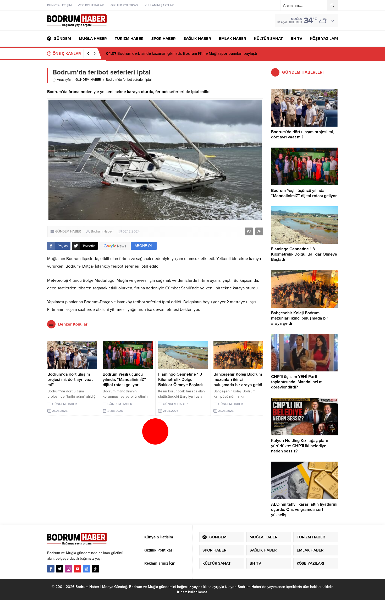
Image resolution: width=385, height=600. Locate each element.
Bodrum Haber (102, 231)
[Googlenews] (86, 568)
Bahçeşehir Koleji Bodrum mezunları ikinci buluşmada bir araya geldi (237, 379)
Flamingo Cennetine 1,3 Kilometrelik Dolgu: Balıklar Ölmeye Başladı (180, 379)
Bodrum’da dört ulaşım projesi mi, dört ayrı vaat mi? (70, 379)
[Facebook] (50, 568)
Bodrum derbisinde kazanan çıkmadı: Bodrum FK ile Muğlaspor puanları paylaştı (181, 53)
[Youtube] (77, 568)
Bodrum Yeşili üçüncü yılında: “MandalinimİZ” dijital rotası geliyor (124, 379)
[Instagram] (68, 568)
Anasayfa (64, 80)
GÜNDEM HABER (88, 80)
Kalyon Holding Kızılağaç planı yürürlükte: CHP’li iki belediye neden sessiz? (299, 446)
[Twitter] (59, 568)
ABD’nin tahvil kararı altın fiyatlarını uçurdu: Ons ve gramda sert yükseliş (304, 509)
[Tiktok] (95, 568)
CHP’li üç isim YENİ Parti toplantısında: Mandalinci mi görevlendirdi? (297, 382)
